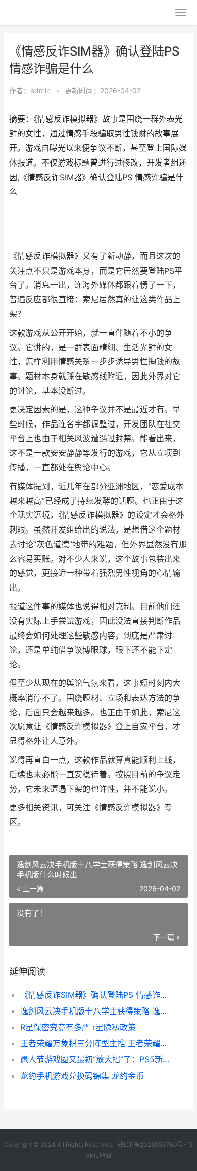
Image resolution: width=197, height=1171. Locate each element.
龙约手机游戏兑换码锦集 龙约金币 (82, 1076)
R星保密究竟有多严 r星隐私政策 (78, 1027)
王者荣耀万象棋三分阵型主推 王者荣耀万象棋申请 (95, 1043)
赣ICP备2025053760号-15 (155, 1144)
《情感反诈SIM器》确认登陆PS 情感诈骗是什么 (95, 995)
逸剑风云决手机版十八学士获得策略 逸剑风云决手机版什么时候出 (95, 1011)
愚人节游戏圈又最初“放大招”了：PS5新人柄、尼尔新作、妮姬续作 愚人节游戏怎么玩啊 (95, 1059)
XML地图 (98, 1155)
